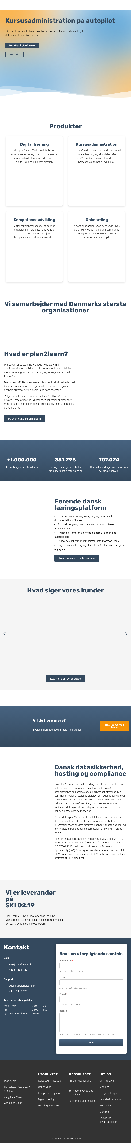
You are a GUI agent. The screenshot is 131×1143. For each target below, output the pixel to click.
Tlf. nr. (63, 977)
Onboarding (97, 220)
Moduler (104, 1086)
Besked (63, 1011)
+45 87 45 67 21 (18, 991)
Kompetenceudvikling (34, 220)
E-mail (63, 994)
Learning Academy (48, 1105)
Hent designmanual (110, 1099)
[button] (4, 634)
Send (91, 1042)
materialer (74, 1094)
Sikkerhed (104, 1111)
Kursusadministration (96, 144)
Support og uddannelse (82, 1100)
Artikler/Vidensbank (80, 1080)
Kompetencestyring (49, 1093)
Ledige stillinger (108, 1093)
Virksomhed (66, 960)
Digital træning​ (34, 144)
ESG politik (105, 1105)
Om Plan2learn (107, 1080)
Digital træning (46, 1099)
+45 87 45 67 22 (18, 969)
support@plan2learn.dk (22, 985)
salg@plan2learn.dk (20, 964)
